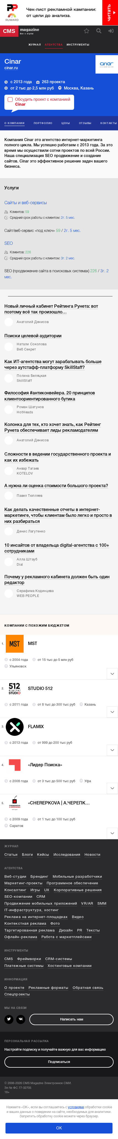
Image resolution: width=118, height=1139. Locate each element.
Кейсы (43, 854)
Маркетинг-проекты (23, 883)
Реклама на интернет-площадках (36, 917)
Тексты (93, 930)
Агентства (54, 44)
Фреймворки (29, 959)
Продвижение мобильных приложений (40, 903)
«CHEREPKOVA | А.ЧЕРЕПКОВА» (60, 803)
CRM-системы (58, 959)
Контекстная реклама (25, 923)
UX (46, 890)
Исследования (67, 854)
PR (79, 930)
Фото (55, 923)
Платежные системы (23, 966)
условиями (76, 1107)
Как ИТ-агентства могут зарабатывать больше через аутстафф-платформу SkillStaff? (53, 364)
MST (32, 643)
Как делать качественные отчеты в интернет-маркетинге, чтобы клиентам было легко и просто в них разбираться (58, 515)
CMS (8, 959)
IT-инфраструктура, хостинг (31, 910)
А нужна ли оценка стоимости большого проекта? (56, 485)
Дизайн (66, 930)
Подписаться (59, 1062)
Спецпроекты (17, 994)
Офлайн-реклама (20, 937)
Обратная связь (88, 988)
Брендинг (39, 876)
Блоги (27, 854)
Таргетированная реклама (29, 930)
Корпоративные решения (78, 890)
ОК (59, 1128)
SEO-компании (18, 896)
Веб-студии (15, 876)
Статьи (11, 854)
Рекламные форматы (48, 988)
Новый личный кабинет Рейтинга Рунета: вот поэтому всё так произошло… (51, 309)
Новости (92, 854)
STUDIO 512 (40, 688)
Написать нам (71, 1019)
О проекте (14, 988)
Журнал (35, 44)
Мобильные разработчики (77, 876)
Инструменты (78, 44)
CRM (40, 896)
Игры (35, 890)
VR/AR (87, 903)
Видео (77, 917)
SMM (101, 903)
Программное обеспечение (72, 883)
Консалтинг (15, 890)
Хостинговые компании (69, 966)
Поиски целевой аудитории (32, 335)
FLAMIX (36, 726)
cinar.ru (11, 68)
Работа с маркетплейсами (66, 937)
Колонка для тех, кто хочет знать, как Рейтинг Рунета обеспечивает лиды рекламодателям (52, 427)
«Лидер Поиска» (45, 764)
